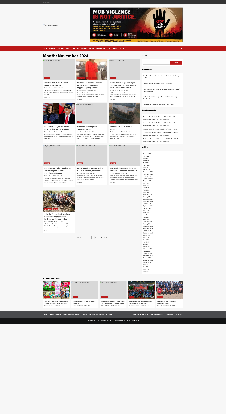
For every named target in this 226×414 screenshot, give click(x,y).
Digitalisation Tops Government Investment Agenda (158, 104)
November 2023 (148, 228)
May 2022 (146, 269)
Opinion (91, 48)
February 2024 (147, 221)
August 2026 (147, 154)
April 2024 (146, 217)
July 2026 (146, 156)
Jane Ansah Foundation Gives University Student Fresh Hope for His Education (162, 77)
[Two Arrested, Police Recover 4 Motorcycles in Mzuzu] (59, 69)
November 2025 (148, 174)
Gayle (145, 123)
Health (68, 48)
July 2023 (146, 237)
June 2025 (146, 185)
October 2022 (147, 258)
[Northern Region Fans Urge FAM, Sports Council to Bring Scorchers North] (141, 290)
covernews (127, 320)
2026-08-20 (144, 305)
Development (81, 78)
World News (113, 48)
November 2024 (148, 201)
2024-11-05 (57, 88)
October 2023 (147, 230)
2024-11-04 (57, 132)
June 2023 (146, 240)
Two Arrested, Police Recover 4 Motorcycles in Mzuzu (56, 84)
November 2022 (148, 255)
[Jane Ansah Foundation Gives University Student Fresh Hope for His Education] (56, 290)
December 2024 (148, 199)
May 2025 (146, 187)
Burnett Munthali (49, 305)
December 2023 (148, 226)
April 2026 (146, 163)
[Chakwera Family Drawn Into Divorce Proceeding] (84, 290)
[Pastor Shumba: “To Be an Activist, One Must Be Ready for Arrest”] (91, 155)
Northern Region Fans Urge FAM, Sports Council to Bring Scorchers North (160, 98)
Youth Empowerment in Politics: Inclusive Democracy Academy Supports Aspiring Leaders (89, 85)
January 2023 (147, 251)
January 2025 (147, 197)
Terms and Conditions (156, 314)
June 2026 (146, 158)
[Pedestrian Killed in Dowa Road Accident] (124, 113)
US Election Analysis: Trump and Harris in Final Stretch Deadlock (56, 128)
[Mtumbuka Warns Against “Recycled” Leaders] (91, 113)
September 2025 (148, 178)
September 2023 (148, 233)
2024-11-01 (57, 221)
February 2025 (147, 194)
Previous (79, 237)
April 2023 (146, 244)
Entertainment (101, 48)
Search (144, 56)
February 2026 (147, 167)
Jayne (145, 132)
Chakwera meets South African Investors (165, 129)
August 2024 (147, 208)
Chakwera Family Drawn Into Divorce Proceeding (158, 83)
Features (76, 48)
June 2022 (146, 267)
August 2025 (147, 181)
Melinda (145, 139)
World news (48, 122)
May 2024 (146, 215)
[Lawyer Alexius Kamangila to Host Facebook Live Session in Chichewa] (124, 155)
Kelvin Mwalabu (49, 132)
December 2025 (148, 172)
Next (105, 237)
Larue (145, 117)
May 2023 (146, 242)
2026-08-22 (58, 305)
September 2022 (148, 260)
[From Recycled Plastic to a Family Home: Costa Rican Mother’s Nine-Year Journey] (113, 290)
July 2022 (146, 264)
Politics (94, 78)
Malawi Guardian (49, 88)
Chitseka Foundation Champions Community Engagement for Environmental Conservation (57, 216)
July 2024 (146, 210)
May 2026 (146, 160)
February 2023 (147, 249)
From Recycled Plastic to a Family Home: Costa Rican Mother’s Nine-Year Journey (161, 90)
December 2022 (148, 253)
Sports (121, 48)
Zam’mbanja (178, 314)
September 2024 (148, 206)
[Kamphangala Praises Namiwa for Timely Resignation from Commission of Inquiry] (59, 155)
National (52, 48)
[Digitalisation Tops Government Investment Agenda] (169, 290)
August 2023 (147, 235)
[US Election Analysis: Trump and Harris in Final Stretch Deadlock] (59, 113)
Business (60, 48)
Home (45, 48)
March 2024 (146, 219)
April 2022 (146, 271)
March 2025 (146, 192)
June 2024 (146, 212)
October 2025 (147, 176)
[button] (182, 48)
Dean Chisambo (162, 305)
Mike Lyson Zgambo (115, 132)
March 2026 (146, 165)
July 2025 (146, 183)
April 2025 (146, 190)
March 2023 (146, 246)
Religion (84, 48)
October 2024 (147, 203)
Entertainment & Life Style (140, 314)
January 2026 (147, 169)
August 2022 (147, 262)
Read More (47, 97)
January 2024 (147, 224)
